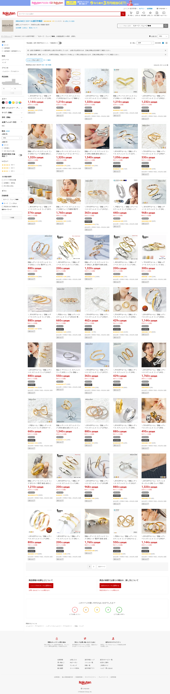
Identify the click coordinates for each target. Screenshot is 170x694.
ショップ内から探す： (126, 26)
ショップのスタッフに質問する (41, 585)
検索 (12, 93)
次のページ (101, 566)
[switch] (20, 155)
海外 (8, 131)
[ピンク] (6, 102)
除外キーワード (7, 209)
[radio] (2, 45)
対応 (3, 126)
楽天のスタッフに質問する (110, 585)
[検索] (123, 14)
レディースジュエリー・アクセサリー (59, 626)
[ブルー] (10, 102)
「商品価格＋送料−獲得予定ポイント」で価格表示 (41, 43)
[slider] (2, 85)
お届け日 (4, 142)
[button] (162, 9)
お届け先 (4, 134)
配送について (33, 28)
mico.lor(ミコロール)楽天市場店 (29, 21)
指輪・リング (79, 626)
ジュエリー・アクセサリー (35, 626)
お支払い (25, 28)
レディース (5, 59)
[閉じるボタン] (165, 50)
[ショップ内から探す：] (165, 26)
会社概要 (18, 28)
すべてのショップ (6, 36)
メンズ (4, 62)
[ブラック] (3, 102)
